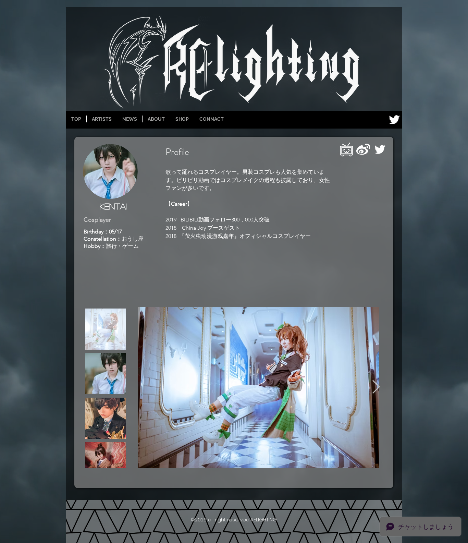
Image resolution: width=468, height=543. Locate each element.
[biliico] (346, 149)
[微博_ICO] (363, 149)
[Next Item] (376, 387)
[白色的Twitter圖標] (394, 119)
